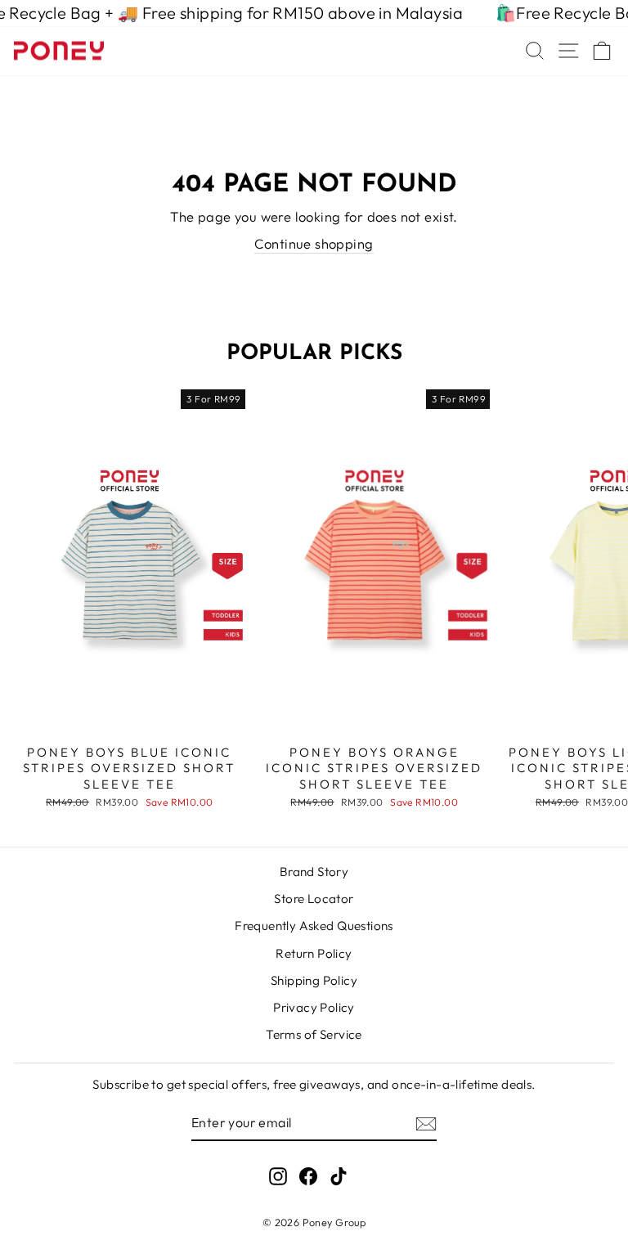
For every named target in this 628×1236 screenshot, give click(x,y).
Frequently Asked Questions (314, 925)
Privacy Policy (314, 1007)
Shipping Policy (314, 980)
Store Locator (313, 898)
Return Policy (314, 953)
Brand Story (314, 871)
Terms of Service (314, 1034)
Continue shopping (313, 243)
